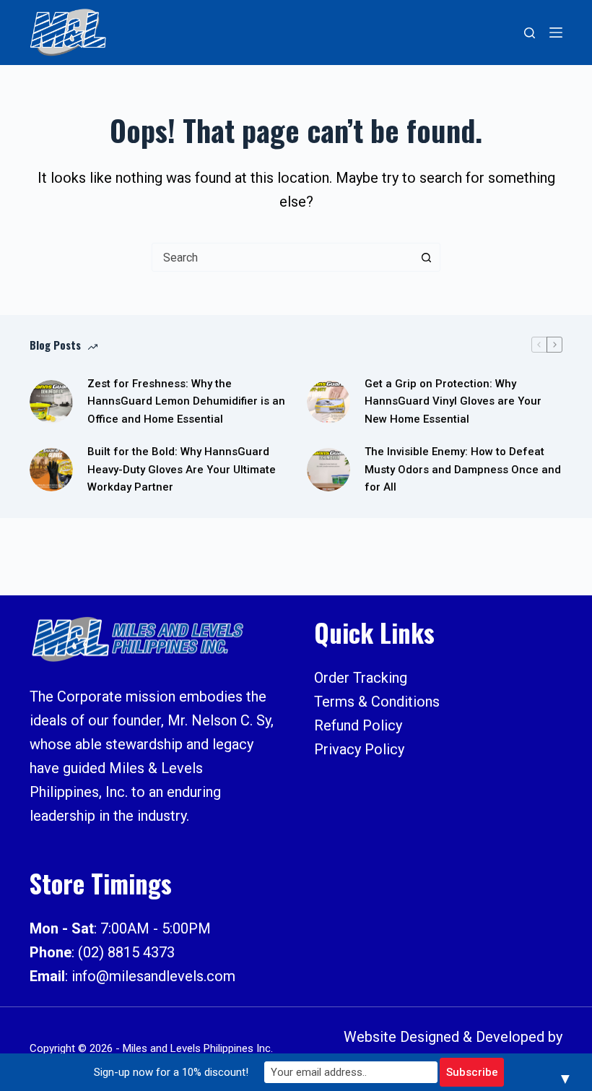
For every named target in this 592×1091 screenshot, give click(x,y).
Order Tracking (360, 677)
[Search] (529, 32)
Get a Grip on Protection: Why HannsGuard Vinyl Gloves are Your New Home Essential (453, 401)
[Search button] (426, 257)
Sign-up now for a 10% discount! (171, 1072)
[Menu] (555, 32)
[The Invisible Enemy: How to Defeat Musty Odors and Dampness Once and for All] (328, 469)
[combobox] (282, 257)
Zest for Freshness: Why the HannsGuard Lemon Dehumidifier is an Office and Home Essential (186, 401)
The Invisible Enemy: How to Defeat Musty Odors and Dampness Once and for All (463, 469)
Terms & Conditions (377, 701)
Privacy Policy (359, 749)
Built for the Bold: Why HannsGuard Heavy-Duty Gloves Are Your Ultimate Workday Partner (181, 469)
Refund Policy (358, 725)
